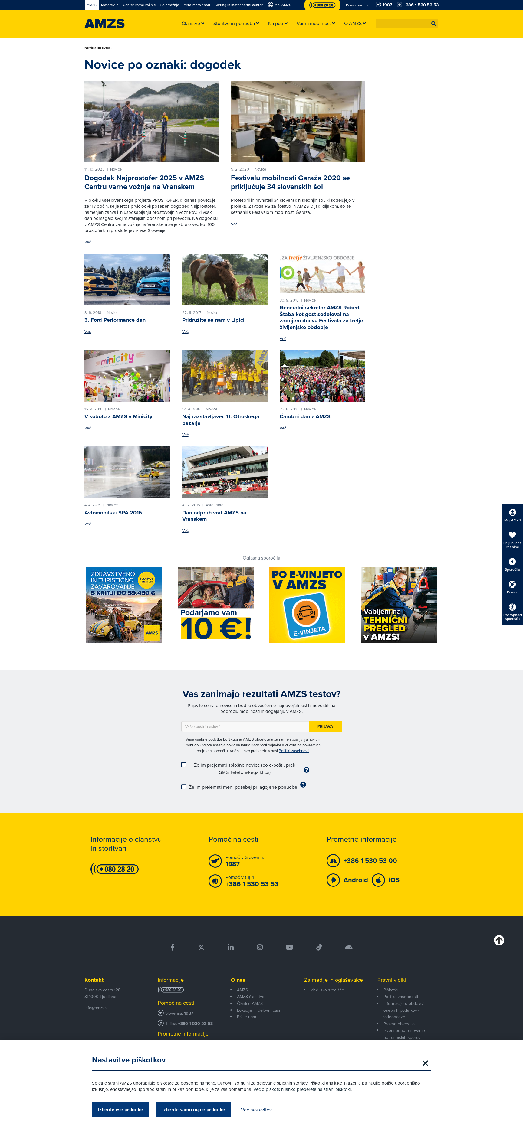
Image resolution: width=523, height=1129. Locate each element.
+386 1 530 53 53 (195, 1023)
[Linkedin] (230, 947)
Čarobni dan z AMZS (305, 416)
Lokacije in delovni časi (258, 1010)
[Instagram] (259, 947)
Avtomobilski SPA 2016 (113, 513)
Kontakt (94, 980)
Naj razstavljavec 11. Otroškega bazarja (220, 420)
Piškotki (390, 990)
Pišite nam (246, 1017)
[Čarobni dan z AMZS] (322, 376)
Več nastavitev (256, 1109)
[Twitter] (201, 947)
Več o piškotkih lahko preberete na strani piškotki (302, 1089)
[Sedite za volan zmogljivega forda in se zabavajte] (127, 279)
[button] (433, 23)
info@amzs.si (96, 1008)
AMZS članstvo (251, 997)
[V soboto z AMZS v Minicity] (127, 376)
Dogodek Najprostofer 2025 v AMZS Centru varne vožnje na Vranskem (144, 182)
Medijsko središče (327, 990)
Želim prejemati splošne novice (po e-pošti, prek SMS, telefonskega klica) (244, 768)
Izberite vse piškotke (120, 1109)
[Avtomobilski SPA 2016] (127, 472)
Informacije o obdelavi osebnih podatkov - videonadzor (403, 1010)
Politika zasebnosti (400, 997)
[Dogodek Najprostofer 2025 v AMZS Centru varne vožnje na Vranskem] (151, 121)
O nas (238, 980)
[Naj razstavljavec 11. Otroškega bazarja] (225, 376)
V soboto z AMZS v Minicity (118, 416)
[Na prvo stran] (104, 23)
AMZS (242, 990)
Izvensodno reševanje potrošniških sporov (404, 1033)
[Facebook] (172, 947)
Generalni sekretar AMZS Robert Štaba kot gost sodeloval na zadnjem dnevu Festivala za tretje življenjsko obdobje (321, 317)
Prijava (325, 726)
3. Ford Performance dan (115, 320)
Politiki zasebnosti (294, 750)
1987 (188, 1013)
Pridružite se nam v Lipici (213, 320)
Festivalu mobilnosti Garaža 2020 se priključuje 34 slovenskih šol (290, 182)
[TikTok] (319, 947)
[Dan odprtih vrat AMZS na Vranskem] (225, 472)
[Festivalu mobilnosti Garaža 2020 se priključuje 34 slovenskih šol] (298, 121)
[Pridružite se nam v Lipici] (225, 279)
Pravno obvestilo (399, 1024)
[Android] (348, 947)
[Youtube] (289, 947)
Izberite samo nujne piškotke (193, 1109)
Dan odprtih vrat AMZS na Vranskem (214, 516)
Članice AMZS (250, 1003)
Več (87, 242)
